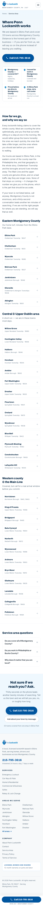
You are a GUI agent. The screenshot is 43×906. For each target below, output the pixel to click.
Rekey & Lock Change (11, 793)
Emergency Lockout (10, 775)
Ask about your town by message (21, 719)
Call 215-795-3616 (23, 899)
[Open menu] (38, 4)
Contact (5, 846)
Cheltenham (27, 805)
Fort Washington (9, 828)
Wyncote (6, 809)
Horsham (6, 824)
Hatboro (25, 820)
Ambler (25, 824)
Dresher (25, 828)
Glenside (26, 812)
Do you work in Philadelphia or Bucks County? (18, 651)
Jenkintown (7, 812)
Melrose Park (27, 809)
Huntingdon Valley (9, 820)
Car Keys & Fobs (9, 778)
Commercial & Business (12, 786)
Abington (6, 816)
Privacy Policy (8, 854)
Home (4, 14)
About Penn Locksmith (11, 843)
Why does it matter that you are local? (18, 661)
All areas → (7, 831)
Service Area (7, 850)
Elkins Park (6, 805)
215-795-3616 (12, 760)
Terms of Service (9, 858)
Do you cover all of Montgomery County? (19, 642)
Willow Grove (27, 816)
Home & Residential (10, 782)
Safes (4, 790)
